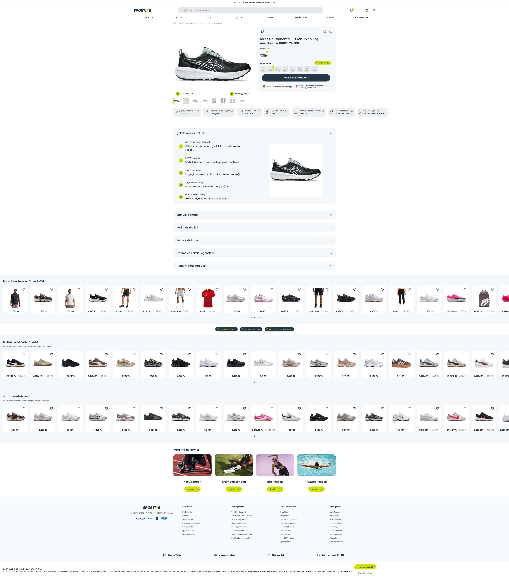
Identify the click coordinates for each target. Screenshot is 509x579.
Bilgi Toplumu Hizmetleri (241, 538)
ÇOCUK (239, 17)
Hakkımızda (187, 512)
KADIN (179, 17)
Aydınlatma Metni (238, 531)
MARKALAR (270, 17)
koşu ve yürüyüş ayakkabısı (211, 23)
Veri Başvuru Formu (239, 527)
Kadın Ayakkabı (336, 523)
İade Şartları (285, 531)
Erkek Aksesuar (335, 519)
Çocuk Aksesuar (336, 542)
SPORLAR (149, 17)
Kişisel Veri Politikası (239, 523)
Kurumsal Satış (188, 534)
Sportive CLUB (188, 531)
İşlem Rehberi (285, 542)
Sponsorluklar (187, 519)
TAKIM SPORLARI (360, 17)
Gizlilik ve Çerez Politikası (241, 516)
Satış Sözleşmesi (238, 519)
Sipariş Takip (285, 534)
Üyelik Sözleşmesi (238, 512)
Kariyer (185, 516)
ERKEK (209, 17)
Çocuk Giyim (335, 538)
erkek (181, 23)
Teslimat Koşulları (287, 527)
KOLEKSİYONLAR (300, 17)
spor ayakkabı (191, 23)
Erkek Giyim (334, 516)
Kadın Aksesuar (336, 531)
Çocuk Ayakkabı (336, 534)
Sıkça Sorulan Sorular (288, 519)
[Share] (324, 31)
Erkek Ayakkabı (335, 512)
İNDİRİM (330, 17)
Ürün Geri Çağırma (287, 523)
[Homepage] (142, 10)
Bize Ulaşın (284, 512)
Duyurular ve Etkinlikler (191, 523)
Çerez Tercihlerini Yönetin (241, 534)
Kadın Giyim (334, 527)
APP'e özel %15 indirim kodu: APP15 (254, 2)
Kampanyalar (187, 527)
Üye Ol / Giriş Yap (287, 538)
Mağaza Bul (285, 516)
